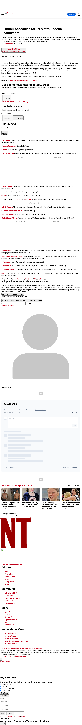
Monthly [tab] (14, 294)
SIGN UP (7, 99)
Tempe (19, 199)
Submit (10, 713)
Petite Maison (6, 251)
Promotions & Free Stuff (13, 598)
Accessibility (21, 648)
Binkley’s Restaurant (9, 146)
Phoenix (28, 199)
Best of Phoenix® (8, 689)
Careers (7, 615)
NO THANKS (18, 119)
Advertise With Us (11, 593)
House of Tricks (7, 214)
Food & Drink (9, 574)
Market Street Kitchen (9, 218)
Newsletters (9, 584)
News (7, 571)
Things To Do (9, 582)
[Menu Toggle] (3, 14)
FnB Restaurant (7, 207)
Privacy (25, 102)
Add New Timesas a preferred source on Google (14, 50)
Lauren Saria (8, 44)
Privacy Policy (10, 603)
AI (27, 648)
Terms (19, 102)
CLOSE (4, 134)
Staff (6, 622)
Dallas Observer (10, 633)
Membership (9, 625)
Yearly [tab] (21, 294)
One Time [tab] (5, 294)
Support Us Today (8, 306)
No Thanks (4, 696)
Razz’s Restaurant (8, 269)
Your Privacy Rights (35, 648)
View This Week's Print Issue (12, 564)
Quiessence (6, 262)
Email (4, 93)
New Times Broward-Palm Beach (16, 641)
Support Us (71, 14)
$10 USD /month (8, 300)
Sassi (3, 273)
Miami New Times (11, 639)
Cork (3, 192)
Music (7, 579)
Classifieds (9, 596)
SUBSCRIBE (8, 119)
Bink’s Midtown (7, 186)
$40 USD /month (36, 300)
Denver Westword (11, 636)
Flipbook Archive (11, 620)
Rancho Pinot (6, 266)
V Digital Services (11, 644)
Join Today (4, 693)
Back (2, 713)
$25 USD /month (22, 300)
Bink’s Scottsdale (8, 153)
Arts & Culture (10, 577)
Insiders (4, 687)
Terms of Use (9, 601)
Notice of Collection (9, 102)
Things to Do (6, 684)
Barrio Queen (6, 140)
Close (3, 724)
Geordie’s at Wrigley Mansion (12, 211)
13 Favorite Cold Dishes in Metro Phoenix (23, 80)
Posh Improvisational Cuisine (12, 256)
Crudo (4, 196)
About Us (8, 612)
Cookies (14, 648)
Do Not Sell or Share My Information (15, 657)
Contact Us (8, 617)
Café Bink (5, 150)
